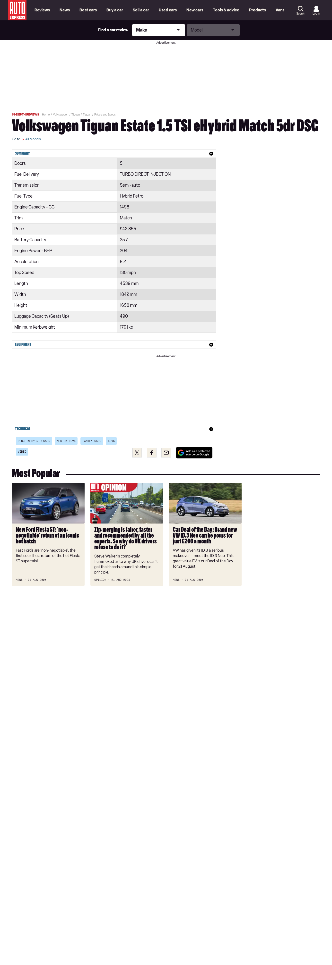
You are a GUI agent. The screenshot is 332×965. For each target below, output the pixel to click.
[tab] (114, 154)
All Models (33, 139)
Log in (316, 13)
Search (300, 13)
